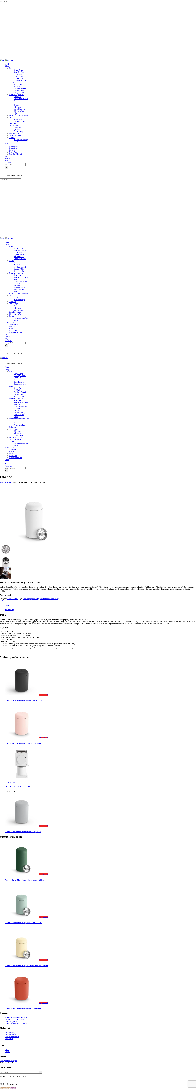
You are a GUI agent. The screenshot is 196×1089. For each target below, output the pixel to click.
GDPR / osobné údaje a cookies (16, 1024)
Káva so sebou (12, 599)
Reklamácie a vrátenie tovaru (15, 1019)
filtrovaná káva (45, 599)
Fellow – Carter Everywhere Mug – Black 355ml (23, 700)
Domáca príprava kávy (31, 599)
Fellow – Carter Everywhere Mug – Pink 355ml (23, 743)
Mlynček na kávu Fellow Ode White (18, 787)
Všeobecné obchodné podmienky (16, 1017)
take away (55, 599)
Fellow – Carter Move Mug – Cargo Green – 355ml (24, 880)
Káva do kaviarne (11, 1035)
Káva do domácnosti (12, 1037)
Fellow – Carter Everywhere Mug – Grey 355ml (23, 832)
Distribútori (9, 1039)
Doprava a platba (11, 1022)
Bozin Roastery (5, 482)
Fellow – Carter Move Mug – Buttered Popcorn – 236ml (26, 966)
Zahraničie (8, 1041)
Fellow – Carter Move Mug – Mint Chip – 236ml (23, 923)
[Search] (6, 167)
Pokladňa (13, 1088)
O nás (7, 1050)
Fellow (2, 601)
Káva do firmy (10, 1033)
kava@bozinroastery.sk (8, 1061)
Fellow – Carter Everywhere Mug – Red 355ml (23, 1008)
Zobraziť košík (5, 1088)
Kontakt (7, 1052)
